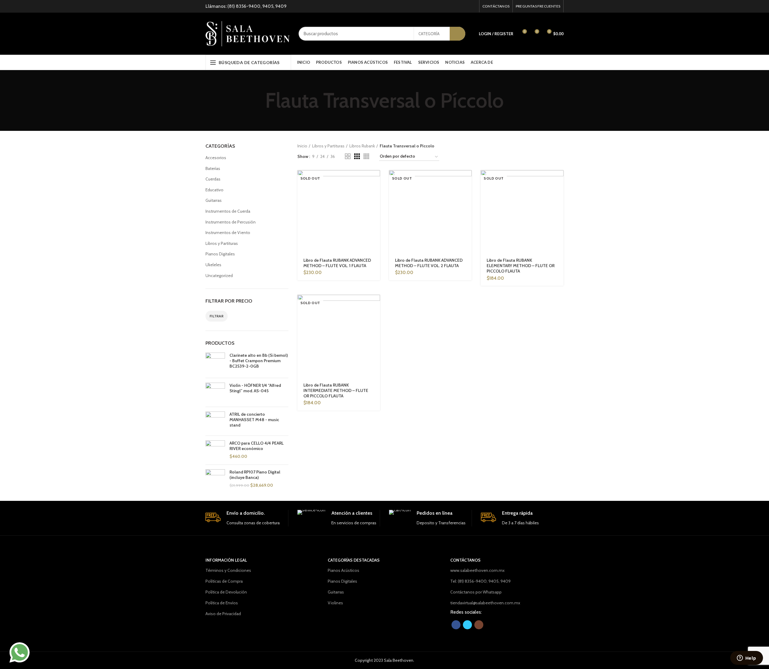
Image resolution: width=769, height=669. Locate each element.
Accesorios (215, 157)
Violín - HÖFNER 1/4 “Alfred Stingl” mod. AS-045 (255, 388)
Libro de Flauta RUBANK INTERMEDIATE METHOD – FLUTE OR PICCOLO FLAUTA (335, 390)
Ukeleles (213, 264)
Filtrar (216, 316)
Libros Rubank (362, 146)
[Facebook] (457, 6)
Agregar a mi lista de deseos (375, 207)
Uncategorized (219, 275)
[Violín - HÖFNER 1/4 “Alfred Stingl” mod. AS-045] (215, 392)
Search (457, 34)
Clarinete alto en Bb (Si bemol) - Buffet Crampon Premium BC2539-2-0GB (258, 361)
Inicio (302, 146)
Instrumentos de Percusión (230, 222)
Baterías (212, 168)
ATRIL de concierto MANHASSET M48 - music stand (254, 420)
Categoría (428, 33)
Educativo (214, 190)
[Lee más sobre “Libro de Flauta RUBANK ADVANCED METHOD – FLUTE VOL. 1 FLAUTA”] (375, 180)
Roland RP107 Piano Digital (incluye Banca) (254, 474)
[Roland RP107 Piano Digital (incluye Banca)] (215, 479)
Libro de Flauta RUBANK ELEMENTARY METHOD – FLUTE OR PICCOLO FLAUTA (521, 265)
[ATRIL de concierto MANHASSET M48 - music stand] (215, 421)
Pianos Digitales (220, 254)
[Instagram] (472, 6)
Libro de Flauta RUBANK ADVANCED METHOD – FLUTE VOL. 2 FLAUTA (429, 262)
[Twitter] (465, 6)
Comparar (375, 193)
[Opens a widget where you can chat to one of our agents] (746, 658)
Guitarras (213, 200)
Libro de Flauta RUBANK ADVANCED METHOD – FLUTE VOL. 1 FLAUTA (337, 262)
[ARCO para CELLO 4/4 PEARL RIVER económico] (215, 450)
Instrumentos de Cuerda (227, 211)
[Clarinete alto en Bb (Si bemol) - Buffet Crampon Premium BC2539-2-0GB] (215, 363)
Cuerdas (212, 179)
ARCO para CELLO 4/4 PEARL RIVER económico (256, 445)
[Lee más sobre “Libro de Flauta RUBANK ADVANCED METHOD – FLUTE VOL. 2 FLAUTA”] (467, 180)
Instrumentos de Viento (227, 232)
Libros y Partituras (221, 243)
